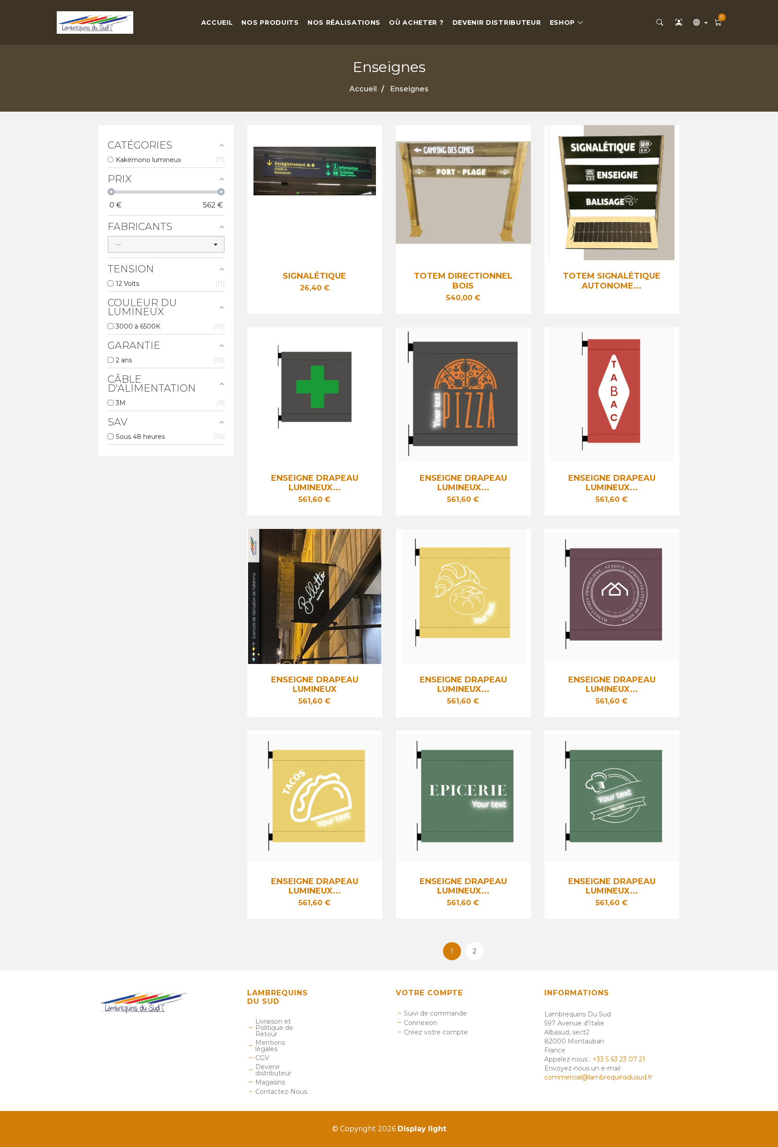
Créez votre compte (436, 1032)
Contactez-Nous (281, 1091)
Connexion (420, 1023)
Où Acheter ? (416, 22)
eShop (563, 22)
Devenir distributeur (496, 22)
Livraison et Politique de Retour (274, 1027)
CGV (262, 1058)
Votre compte (429, 993)
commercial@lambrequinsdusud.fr (598, 1077)
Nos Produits (270, 22)
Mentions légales (270, 1045)
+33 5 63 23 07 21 (619, 1059)
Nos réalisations (344, 22)
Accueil (217, 22)
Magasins (270, 1082)
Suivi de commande (435, 1013)
